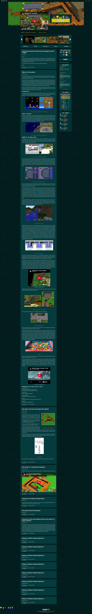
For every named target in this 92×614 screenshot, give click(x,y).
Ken (64, 99)
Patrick (65, 105)
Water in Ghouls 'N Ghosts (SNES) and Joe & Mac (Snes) (39, 111)
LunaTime (65, 106)
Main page (25, 46)
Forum (35, 46)
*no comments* (24, 494)
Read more (61, 70)
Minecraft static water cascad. (39, 223)
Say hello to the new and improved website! (35, 409)
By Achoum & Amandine (51, 611)
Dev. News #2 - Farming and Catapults (33, 467)
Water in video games (28, 72)
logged (27, 67)
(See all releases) (65, 89)
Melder (65, 102)
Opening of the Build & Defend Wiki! (33, 498)
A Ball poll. (39, 354)
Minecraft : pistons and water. (39, 325)
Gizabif (65, 103)
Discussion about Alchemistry (31, 510)
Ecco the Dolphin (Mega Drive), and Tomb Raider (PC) (39, 135)
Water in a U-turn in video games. (39, 253)
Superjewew (66, 95)
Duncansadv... (66, 98)
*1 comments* (24, 506)
